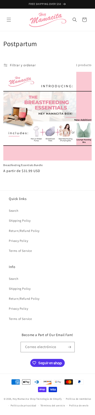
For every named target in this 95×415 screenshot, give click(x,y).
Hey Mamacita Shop (24, 398)
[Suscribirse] (69, 347)
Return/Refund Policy (24, 231)
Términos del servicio (52, 405)
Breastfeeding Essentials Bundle (23, 165)
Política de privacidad (23, 405)
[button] (9, 20)
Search (14, 211)
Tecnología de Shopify (49, 398)
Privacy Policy (18, 241)
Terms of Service (20, 251)
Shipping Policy (20, 221)
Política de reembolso (78, 398)
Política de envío (79, 405)
